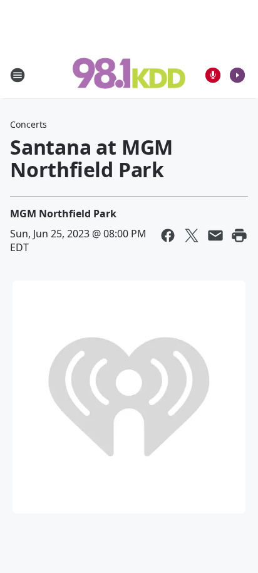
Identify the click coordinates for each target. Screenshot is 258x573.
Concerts (28, 124)
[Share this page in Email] (215, 235)
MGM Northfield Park (63, 213)
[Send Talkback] (212, 75)
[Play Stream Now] (237, 75)
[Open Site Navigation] (17, 75)
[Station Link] (129, 74)
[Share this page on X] (191, 235)
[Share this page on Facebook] (168, 235)
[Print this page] (239, 235)
